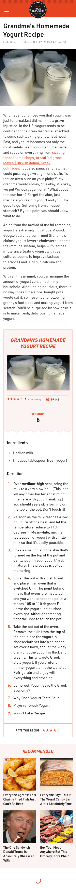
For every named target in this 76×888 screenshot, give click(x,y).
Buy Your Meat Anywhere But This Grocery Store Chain (54, 851)
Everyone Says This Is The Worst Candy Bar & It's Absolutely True (56, 799)
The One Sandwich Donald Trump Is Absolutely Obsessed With (18, 854)
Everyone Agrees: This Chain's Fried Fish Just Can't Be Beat (19, 799)
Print (55, 399)
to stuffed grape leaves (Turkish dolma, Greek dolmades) (32, 162)
